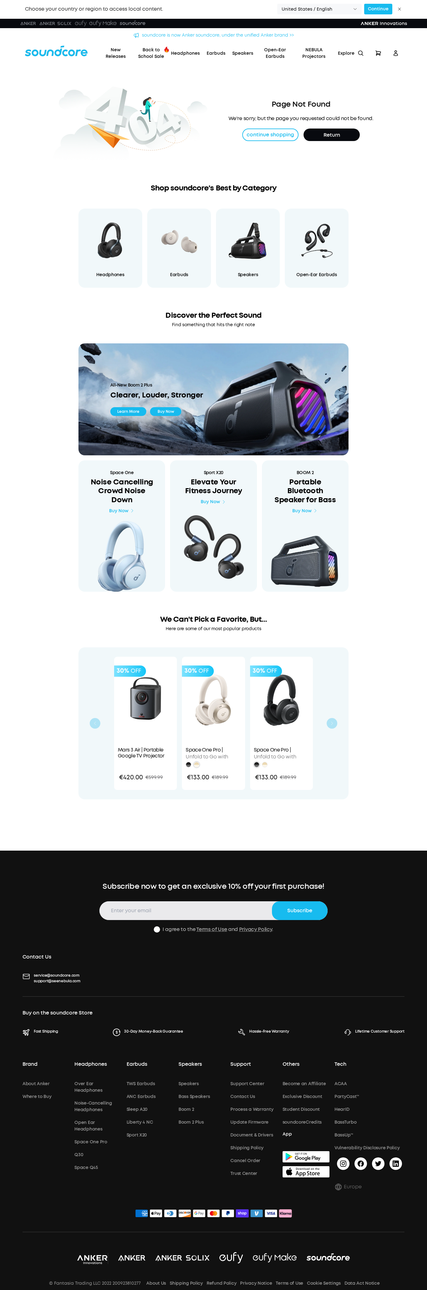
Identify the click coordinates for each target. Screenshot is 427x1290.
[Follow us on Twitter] (378, 1163)
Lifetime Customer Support (379, 1031)
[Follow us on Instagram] (343, 1163)
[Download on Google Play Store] (306, 1156)
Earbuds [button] (137, 1064)
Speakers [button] (190, 1064)
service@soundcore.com (56, 975)
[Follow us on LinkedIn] (395, 1163)
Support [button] (240, 1064)
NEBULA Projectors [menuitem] (313, 53)
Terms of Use (211, 929)
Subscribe (299, 910)
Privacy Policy (255, 929)
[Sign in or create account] (395, 53)
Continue (378, 9)
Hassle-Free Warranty (269, 1031)
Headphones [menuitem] (185, 53)
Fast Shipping (46, 1031)
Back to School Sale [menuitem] (151, 53)
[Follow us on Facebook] (360, 1163)
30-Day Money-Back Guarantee (153, 1031)
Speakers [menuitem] (242, 53)
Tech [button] (340, 1064)
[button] (319, 9)
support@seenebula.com (57, 981)
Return (332, 135)
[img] (141, 1214)
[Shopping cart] (378, 53)
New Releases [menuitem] (116, 53)
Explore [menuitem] (346, 53)
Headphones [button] (90, 1064)
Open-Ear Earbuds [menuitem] (275, 53)
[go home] (56, 51)
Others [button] (291, 1064)
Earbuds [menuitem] (216, 53)
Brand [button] (30, 1064)
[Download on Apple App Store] (306, 1171)
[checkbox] (157, 929)
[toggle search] (360, 53)
